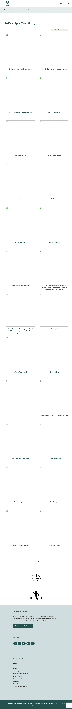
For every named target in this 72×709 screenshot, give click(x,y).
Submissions (16, 681)
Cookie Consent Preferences (23, 626)
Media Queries (17, 676)
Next (39, 561)
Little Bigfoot (17, 671)
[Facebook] (15, 643)
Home (15, 663)
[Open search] (61, 3)
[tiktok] (33, 643)
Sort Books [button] (57, 29)
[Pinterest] (28, 643)
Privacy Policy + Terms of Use (21, 673)
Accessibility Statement (20, 686)
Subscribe (16, 684)
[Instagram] (19, 643)
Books (15, 668)
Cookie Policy (17, 689)
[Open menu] (68, 3)
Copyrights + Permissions (20, 679)
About (15, 666)
